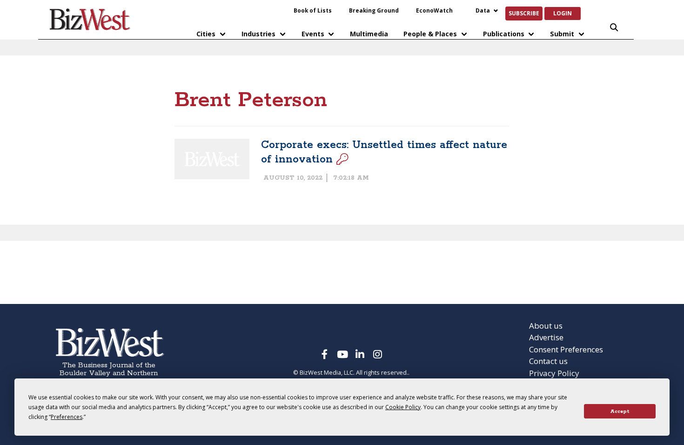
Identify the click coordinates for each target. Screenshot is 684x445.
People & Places (430, 33)
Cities (205, 33)
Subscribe (524, 13)
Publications (503, 33)
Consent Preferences (566, 349)
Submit (562, 33)
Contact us (548, 361)
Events (313, 33)
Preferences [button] (66, 417)
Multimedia (369, 33)
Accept (620, 411)
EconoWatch (434, 10)
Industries (258, 33)
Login (562, 13)
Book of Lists (313, 10)
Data (483, 10)
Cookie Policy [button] (403, 407)
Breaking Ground (374, 10)
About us (546, 325)
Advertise (546, 337)
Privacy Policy (554, 373)
